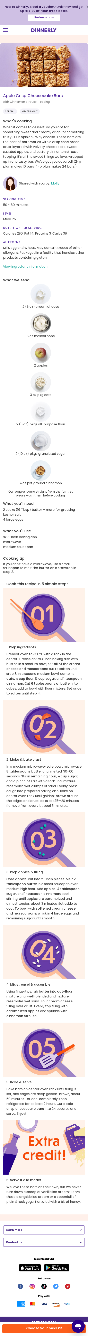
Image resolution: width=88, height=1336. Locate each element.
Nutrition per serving (22, 228)
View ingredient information (25, 266)
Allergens (11, 242)
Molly (55, 183)
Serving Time (14, 199)
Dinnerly (43, 30)
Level (7, 213)
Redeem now (44, 17)
